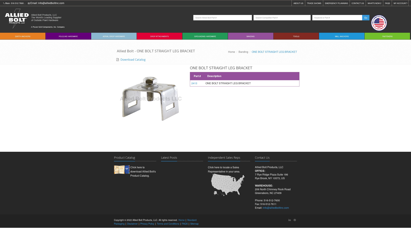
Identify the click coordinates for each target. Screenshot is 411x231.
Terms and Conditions (168, 223)
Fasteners (387, 36)
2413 (194, 83)
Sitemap (194, 223)
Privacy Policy (147, 223)
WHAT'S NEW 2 (374, 3)
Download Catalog (133, 59)
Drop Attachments (159, 36)
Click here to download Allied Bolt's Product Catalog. (143, 171)
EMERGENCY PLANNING (336, 3)
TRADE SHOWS (314, 3)
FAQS (387, 3)
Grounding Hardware (205, 36)
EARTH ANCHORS (22, 36)
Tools (296, 36)
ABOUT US (298, 3)
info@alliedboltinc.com (51, 3)
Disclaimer (132, 223)
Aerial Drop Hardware (114, 36)
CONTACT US (358, 3)
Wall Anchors (342, 36)
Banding (251, 36)
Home (231, 52)
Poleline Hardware (68, 36)
